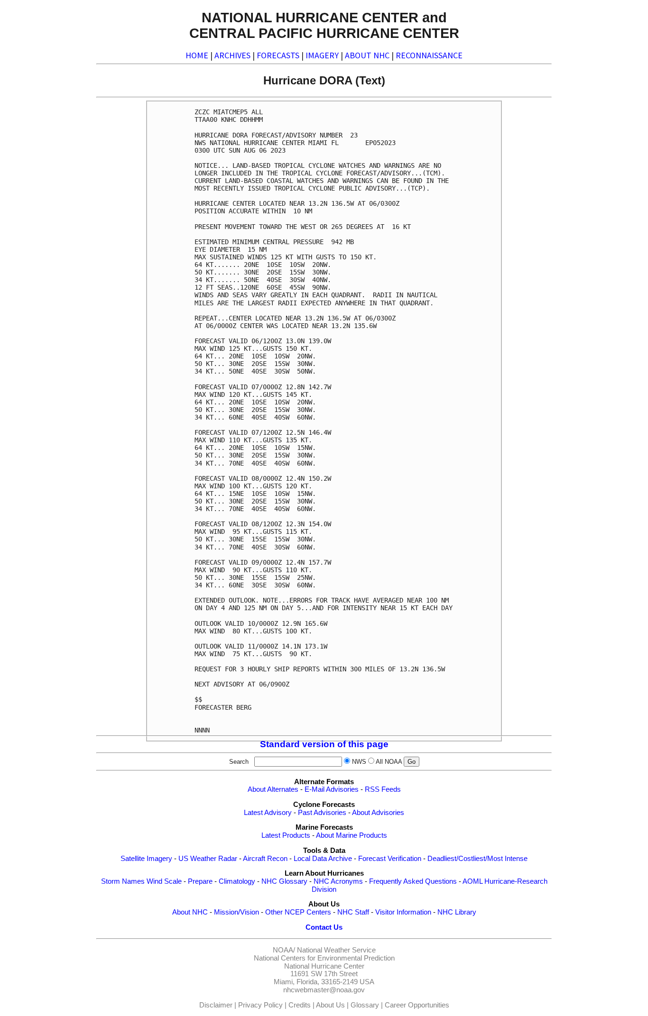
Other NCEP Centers (298, 912)
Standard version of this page (324, 744)
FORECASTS (278, 55)
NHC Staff (353, 912)
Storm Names (123, 881)
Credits (299, 1005)
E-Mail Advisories (332, 789)
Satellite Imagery (146, 858)
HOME (196, 55)
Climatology (237, 881)
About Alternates (273, 789)
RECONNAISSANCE (429, 55)
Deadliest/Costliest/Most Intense (477, 858)
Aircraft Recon (265, 858)
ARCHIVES (232, 55)
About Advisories (378, 812)
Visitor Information (403, 912)
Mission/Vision (236, 912)
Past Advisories (322, 812)
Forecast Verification (389, 858)
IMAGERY (322, 55)
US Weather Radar (207, 858)
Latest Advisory (268, 812)
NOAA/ (284, 950)
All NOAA (389, 761)
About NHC (190, 912)
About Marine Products (351, 835)
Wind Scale (164, 881)
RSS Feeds (383, 789)
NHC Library (456, 912)
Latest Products (285, 835)
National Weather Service (336, 950)
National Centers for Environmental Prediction (324, 958)
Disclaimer (215, 1005)
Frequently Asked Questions (413, 881)
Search (240, 761)
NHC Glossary (284, 881)
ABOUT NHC (367, 55)
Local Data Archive (323, 858)
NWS (359, 761)
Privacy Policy (260, 1005)
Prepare (200, 881)
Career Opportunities (417, 1005)
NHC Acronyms (338, 881)
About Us (330, 1005)
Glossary (365, 1005)
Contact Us (324, 927)
